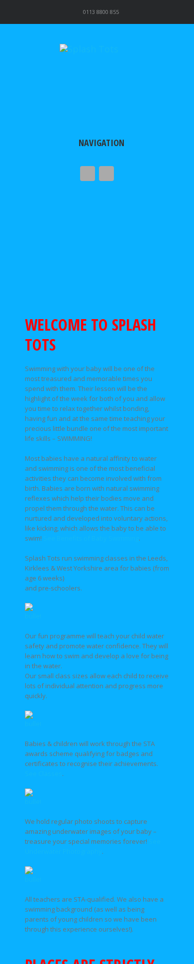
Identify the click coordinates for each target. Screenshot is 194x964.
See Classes (43, 773)
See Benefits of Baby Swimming (91, 538)
